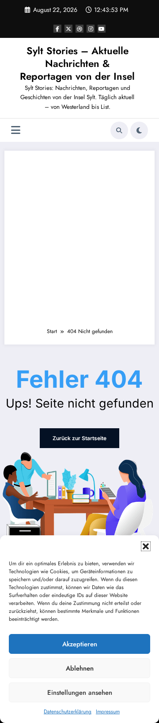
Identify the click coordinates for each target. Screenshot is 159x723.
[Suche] (119, 130)
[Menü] (16, 130)
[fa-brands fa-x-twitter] (68, 29)
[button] (145, 546)
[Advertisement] (79, 243)
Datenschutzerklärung (67, 712)
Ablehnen (80, 668)
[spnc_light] (139, 130)
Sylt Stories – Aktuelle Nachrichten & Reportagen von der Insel (77, 64)
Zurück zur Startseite (79, 438)
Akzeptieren (79, 644)
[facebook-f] (57, 29)
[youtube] (102, 29)
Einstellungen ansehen (79, 692)
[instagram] (91, 29)
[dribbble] (79, 29)
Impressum (108, 712)
